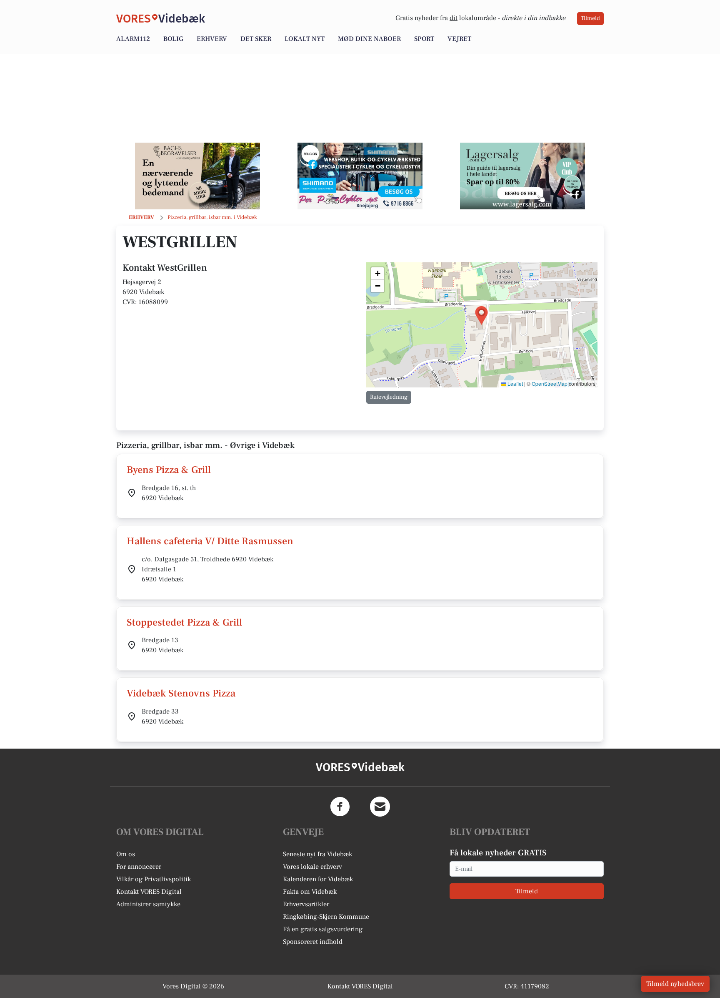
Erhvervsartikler (306, 904)
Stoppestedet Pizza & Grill (184, 622)
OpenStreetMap (550, 383)
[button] (481, 315)
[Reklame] (197, 176)
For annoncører (138, 866)
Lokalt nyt (305, 39)
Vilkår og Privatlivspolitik (153, 879)
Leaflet (514, 383)
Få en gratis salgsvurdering (322, 929)
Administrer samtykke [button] (148, 904)
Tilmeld (590, 18)
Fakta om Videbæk (310, 891)
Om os (125, 854)
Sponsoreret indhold (312, 942)
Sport (424, 39)
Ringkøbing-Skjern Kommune (326, 917)
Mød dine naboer (369, 39)
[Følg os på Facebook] (340, 807)
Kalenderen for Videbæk (318, 879)
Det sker (255, 39)
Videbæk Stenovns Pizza (181, 693)
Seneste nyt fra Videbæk (317, 854)
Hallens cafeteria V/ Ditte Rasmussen (210, 541)
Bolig (173, 39)
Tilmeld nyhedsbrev (675, 984)
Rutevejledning (389, 397)
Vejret (459, 39)
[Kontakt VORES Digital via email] (380, 807)
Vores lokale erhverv (312, 866)
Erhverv (212, 39)
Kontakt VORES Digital (149, 891)
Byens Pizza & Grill (169, 469)
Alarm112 (133, 39)
